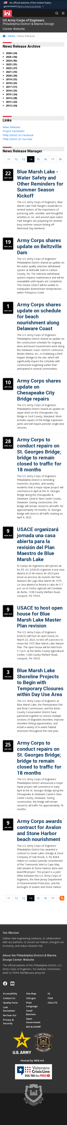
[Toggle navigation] (61, 13)
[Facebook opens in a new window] (5, 983)
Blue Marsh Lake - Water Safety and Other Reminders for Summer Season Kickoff (40, 184)
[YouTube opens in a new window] (12, 983)
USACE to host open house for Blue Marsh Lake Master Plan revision (40, 617)
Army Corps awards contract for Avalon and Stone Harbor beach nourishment (39, 830)
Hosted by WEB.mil (32, 1060)
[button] (30, 6)
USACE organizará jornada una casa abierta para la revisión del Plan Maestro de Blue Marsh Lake (37, 544)
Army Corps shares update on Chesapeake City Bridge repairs (39, 390)
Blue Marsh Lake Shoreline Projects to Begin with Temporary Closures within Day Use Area (40, 682)
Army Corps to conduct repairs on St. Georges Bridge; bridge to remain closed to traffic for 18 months (39, 455)
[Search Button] (55, 13)
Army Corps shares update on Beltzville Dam (39, 246)
